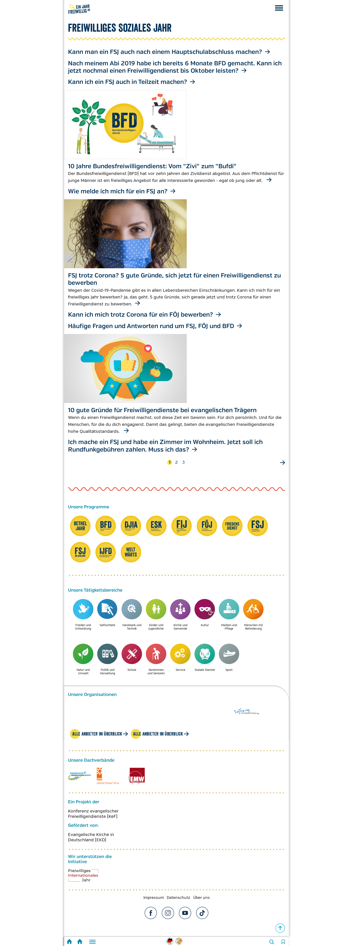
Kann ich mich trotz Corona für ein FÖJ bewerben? (140, 315)
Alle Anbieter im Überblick (97, 734)
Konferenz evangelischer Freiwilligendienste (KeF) (93, 813)
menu (279, 8)
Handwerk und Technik (131, 626)
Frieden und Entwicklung (83, 626)
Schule (131, 670)
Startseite (69, 942)
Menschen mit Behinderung (253, 626)
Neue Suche (272, 942)
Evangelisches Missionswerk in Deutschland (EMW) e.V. (136, 776)
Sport (229, 670)
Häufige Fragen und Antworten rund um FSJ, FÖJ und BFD (151, 326)
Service (180, 670)
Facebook (151, 913)
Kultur (205, 625)
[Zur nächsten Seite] (282, 462)
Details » (266, 51)
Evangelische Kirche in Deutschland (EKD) (91, 837)
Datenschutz (178, 897)
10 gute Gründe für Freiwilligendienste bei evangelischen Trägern (162, 410)
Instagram (168, 913)
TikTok (202, 913)
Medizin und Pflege (229, 626)
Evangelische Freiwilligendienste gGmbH (79, 776)
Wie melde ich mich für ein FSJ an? (118, 191)
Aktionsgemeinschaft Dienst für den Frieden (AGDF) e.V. (108, 776)
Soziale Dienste (205, 670)
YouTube (185, 913)
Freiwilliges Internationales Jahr (88, 877)
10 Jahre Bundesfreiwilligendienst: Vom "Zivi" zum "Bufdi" (152, 166)
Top (280, 928)
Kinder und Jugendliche (156, 626)
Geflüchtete (107, 625)
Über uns (201, 897)
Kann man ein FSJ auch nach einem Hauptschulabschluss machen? (165, 52)
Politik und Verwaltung (107, 671)
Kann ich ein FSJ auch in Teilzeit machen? (127, 82)
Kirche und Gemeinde (180, 626)
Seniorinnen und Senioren (156, 671)
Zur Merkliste (283, 942)
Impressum (153, 897)
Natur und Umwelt (83, 671)
